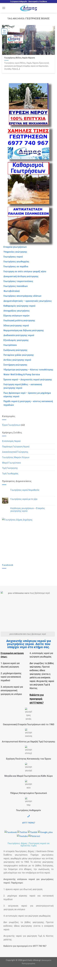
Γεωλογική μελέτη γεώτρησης (19, 320)
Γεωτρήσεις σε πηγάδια (15, 266)
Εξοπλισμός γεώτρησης (16, 340)
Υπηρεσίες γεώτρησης (15, 251)
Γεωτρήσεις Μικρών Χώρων (15, 457)
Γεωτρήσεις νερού (13, 256)
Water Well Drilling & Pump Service (21, 374)
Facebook (7, 565)
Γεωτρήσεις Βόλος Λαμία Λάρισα (19, 58)
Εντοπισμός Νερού (11, 441)
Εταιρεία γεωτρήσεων (15, 247)
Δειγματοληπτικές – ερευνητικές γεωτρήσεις (27, 301)
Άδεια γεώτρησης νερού (16, 325)
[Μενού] (3, 7)
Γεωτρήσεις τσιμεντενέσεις (18, 281)
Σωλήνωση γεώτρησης (15, 350)
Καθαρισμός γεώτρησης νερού (19, 306)
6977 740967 (28, 822)
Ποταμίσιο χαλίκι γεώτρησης (18, 355)
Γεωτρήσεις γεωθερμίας (16, 261)
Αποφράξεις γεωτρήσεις (16, 310)
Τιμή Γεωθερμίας (10, 473)
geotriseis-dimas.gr (32, 960)
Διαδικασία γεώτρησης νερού (18, 335)
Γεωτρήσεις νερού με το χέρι (23, 499)
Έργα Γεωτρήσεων (11, 424)
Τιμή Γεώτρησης (10, 468)
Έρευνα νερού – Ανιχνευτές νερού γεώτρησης (27, 379)
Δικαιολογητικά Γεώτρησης (15, 451)
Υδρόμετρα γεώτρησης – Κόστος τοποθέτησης (28, 369)
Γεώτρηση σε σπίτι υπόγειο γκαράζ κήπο (24, 271)
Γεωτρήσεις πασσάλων (15, 286)
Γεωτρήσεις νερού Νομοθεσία (24, 490)
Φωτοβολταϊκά (11, 291)
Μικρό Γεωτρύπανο (11, 462)
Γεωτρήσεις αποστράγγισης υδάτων (22, 296)
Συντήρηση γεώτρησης (15, 364)
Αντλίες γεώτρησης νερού (17, 360)
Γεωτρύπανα (10, 345)
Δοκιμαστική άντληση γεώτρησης (20, 276)
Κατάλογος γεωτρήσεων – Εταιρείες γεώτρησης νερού (27, 509)
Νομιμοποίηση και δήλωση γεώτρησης (23, 330)
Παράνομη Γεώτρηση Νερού (15, 446)
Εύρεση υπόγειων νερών (16, 315)
